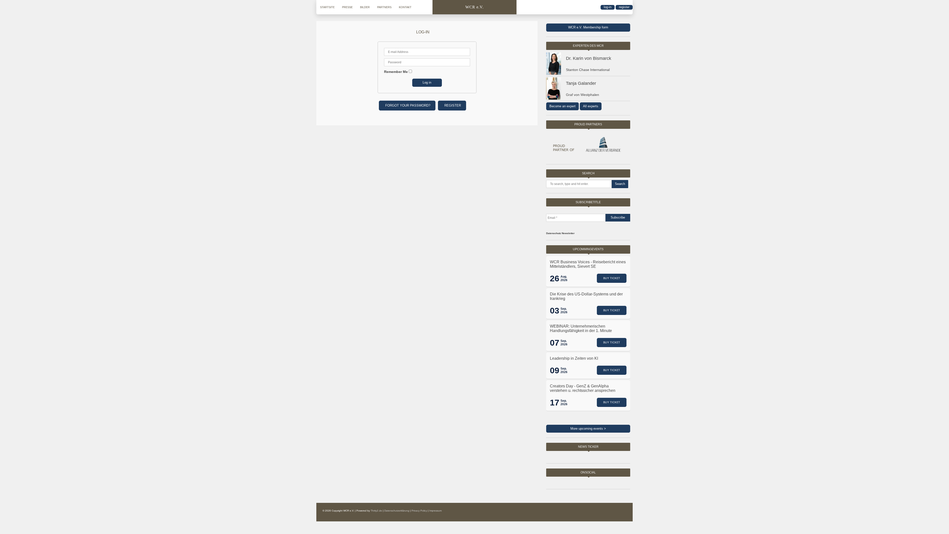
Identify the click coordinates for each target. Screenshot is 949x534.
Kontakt (405, 7)
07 (554, 342)
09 (554, 370)
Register (624, 7)
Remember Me (396, 72)
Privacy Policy (419, 510)
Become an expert (562, 106)
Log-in (607, 7)
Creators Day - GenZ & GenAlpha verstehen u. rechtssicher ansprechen (582, 388)
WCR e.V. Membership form (588, 27)
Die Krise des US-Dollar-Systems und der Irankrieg (586, 296)
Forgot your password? (407, 105)
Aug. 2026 (564, 278)
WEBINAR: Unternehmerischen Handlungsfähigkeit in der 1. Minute (581, 328)
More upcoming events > (588, 428)
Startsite (327, 7)
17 (554, 402)
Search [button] (620, 184)
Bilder (365, 7)
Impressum (435, 510)
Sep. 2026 (564, 310)
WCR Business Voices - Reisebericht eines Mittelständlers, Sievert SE (588, 264)
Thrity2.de (376, 510)
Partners (384, 7)
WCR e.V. (474, 7)
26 (554, 278)
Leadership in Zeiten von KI (574, 358)
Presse (347, 7)
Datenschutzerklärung (396, 510)
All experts (590, 106)
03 (554, 310)
